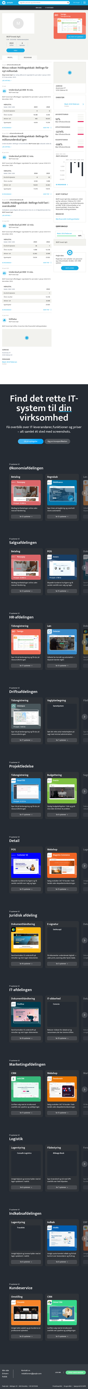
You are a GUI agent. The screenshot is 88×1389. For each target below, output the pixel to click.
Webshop (52, 849)
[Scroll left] (3, 497)
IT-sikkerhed (54, 999)
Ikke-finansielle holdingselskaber (67, 219)
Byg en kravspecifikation (57, 441)
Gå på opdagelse (30, 441)
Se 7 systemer (61, 740)
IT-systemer (49, 7)
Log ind (58, 1372)
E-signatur (52, 924)
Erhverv (5, 1373)
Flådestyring (54, 1148)
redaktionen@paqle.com (31, 1373)
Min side (39, 7)
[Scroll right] (84, 497)
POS (49, 551)
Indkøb (51, 1222)
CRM (13, 1073)
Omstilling (17, 1297)
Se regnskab (6, 127)
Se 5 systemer (61, 963)
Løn (49, 626)
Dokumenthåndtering (23, 924)
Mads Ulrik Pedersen (64, 233)
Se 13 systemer (61, 665)
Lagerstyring (18, 1148)
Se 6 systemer (61, 814)
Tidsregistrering (19, 626)
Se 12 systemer (25, 516)
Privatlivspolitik (57, 1386)
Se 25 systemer (25, 1336)
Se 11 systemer (25, 1112)
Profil (10, 57)
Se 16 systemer (25, 963)
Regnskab (28, 57)
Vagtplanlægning (56, 700)
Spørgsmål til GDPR (80, 1386)
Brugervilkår (68, 1386)
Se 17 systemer (25, 665)
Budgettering (54, 775)
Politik (4, 1376)
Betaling (15, 477)
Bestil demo (70, 268)
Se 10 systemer (61, 1038)
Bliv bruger (76, 3)
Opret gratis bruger (75, 1372)
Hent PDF (46, 127)
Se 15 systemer (61, 591)
